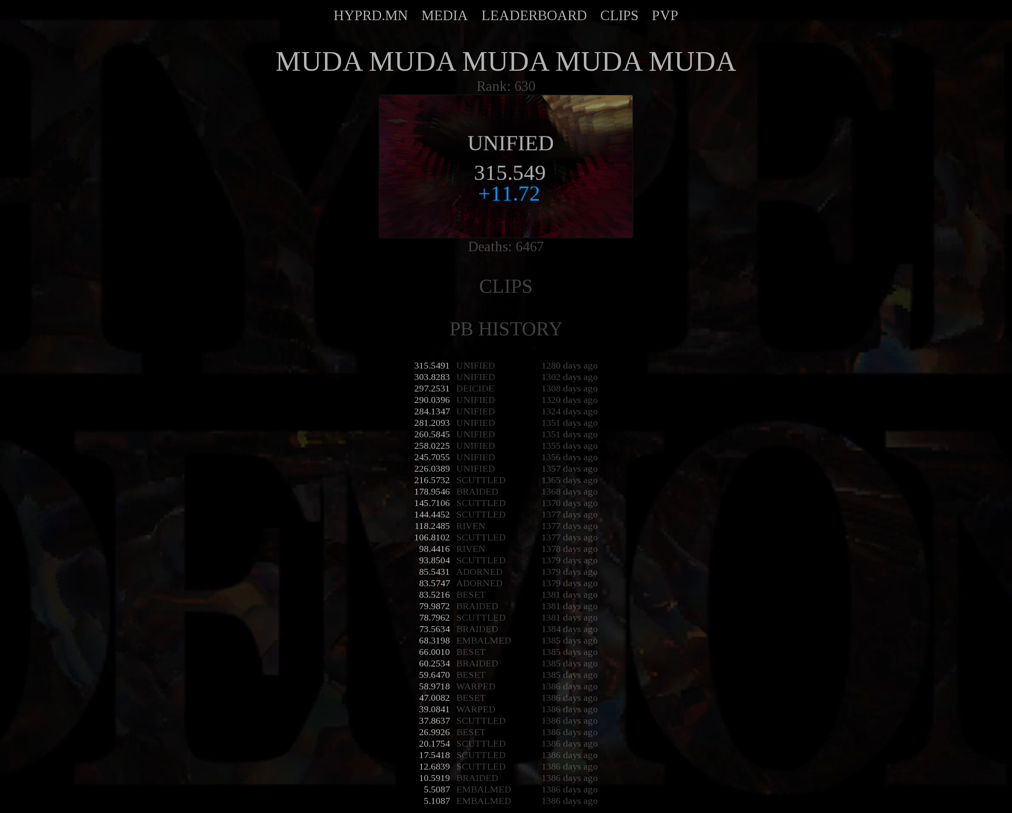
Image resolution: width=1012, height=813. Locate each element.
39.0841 (434, 709)
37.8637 (434, 720)
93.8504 (434, 560)
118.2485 (432, 526)
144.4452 (432, 514)
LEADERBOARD (534, 15)
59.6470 (434, 675)
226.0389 (432, 468)
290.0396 (432, 400)
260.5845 (432, 434)
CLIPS (619, 15)
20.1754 (434, 743)
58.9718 (434, 686)
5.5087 (437, 789)
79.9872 (434, 606)
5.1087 (437, 801)
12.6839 (434, 766)
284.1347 (432, 411)
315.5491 (432, 365)
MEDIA (444, 15)
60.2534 (434, 663)
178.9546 (432, 491)
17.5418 (434, 755)
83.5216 (434, 594)
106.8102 (432, 537)
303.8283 (432, 377)
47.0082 (434, 698)
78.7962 (434, 617)
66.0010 (434, 652)
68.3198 (434, 640)
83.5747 (434, 583)
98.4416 (434, 549)
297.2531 (432, 388)
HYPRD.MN (371, 15)
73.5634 (434, 629)
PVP (665, 15)
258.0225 (432, 445)
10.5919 (434, 778)
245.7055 (432, 457)
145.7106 (432, 503)
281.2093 (432, 423)
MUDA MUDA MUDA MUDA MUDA (506, 61)
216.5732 (432, 480)
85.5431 (434, 571)
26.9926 (434, 732)
